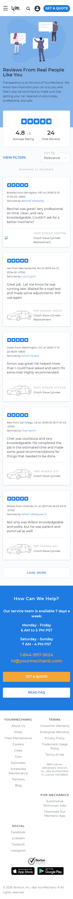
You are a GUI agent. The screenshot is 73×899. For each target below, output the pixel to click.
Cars (18, 756)
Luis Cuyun (28, 276)
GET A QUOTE (56, 8)
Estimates (18, 763)
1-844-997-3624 (36, 655)
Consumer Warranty (54, 726)
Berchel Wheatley (32, 200)
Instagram (18, 850)
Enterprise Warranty (54, 732)
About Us (18, 726)
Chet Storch (28, 430)
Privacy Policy (55, 738)
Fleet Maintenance (18, 738)
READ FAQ (36, 692)
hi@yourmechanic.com (36, 661)
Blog (18, 785)
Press (18, 732)
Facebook (18, 832)
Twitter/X (18, 844)
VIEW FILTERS (14, 157)
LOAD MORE (36, 572)
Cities (18, 750)
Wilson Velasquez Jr (34, 514)
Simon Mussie (30, 355)
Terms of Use (54, 754)
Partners (18, 779)
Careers (18, 744)
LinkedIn (18, 838)
